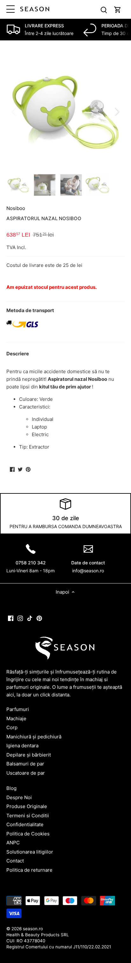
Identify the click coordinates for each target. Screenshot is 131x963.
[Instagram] (20, 618)
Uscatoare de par (25, 773)
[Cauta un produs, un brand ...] (104, 9)
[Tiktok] (29, 618)
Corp (11, 727)
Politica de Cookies (28, 834)
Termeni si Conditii (27, 816)
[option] (65, 111)
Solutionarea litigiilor (29, 852)
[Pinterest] (39, 618)
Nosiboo (15, 208)
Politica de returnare (29, 870)
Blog (11, 788)
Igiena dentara (22, 746)
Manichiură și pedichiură (33, 737)
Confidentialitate (25, 824)
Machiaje (16, 718)
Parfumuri (17, 709)
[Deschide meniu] (10, 9)
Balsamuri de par (25, 764)
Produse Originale (26, 806)
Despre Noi (19, 797)
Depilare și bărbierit (28, 755)
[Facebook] (10, 618)
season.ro (33, 928)
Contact (15, 861)
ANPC (13, 843)
